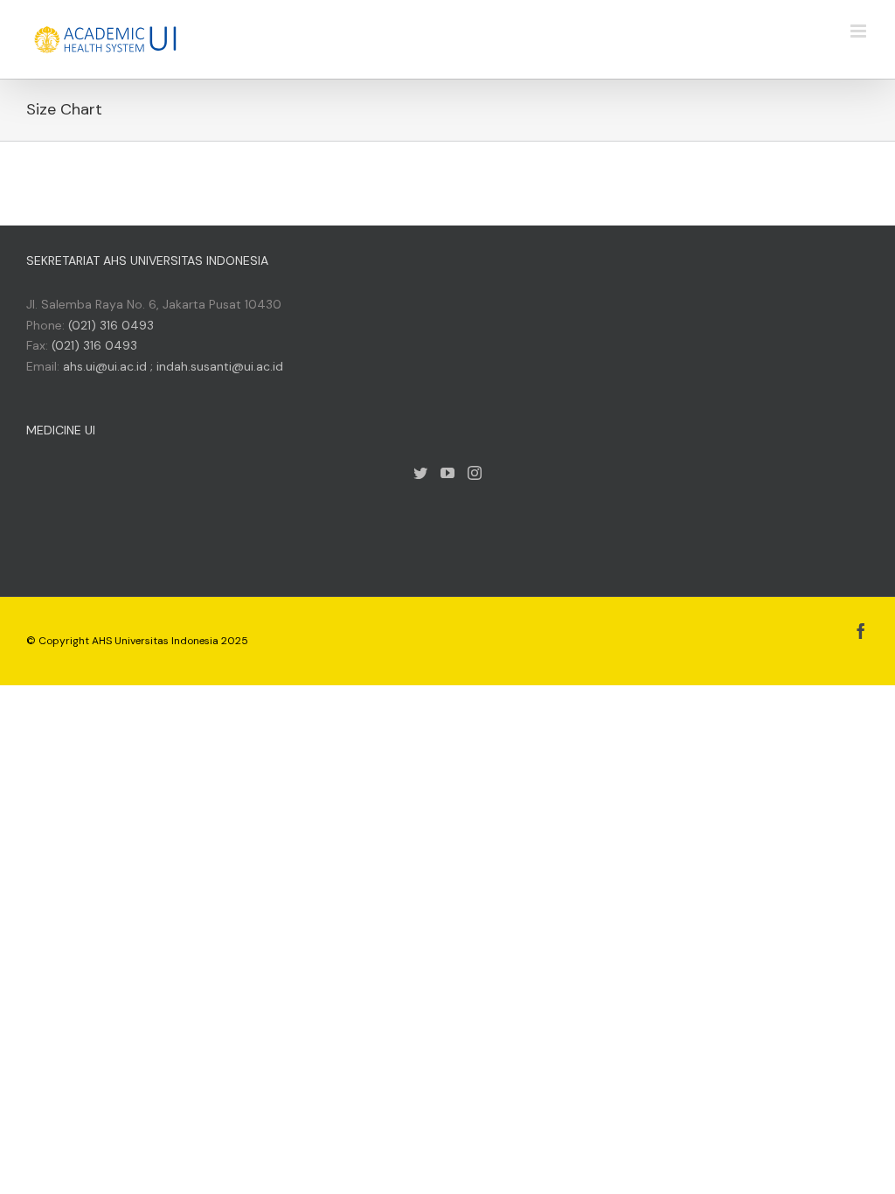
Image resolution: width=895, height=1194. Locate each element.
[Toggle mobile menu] (859, 31)
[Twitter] (420, 473)
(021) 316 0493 (111, 325)
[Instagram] (475, 473)
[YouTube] (447, 473)
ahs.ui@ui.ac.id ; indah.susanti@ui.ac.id (173, 366)
